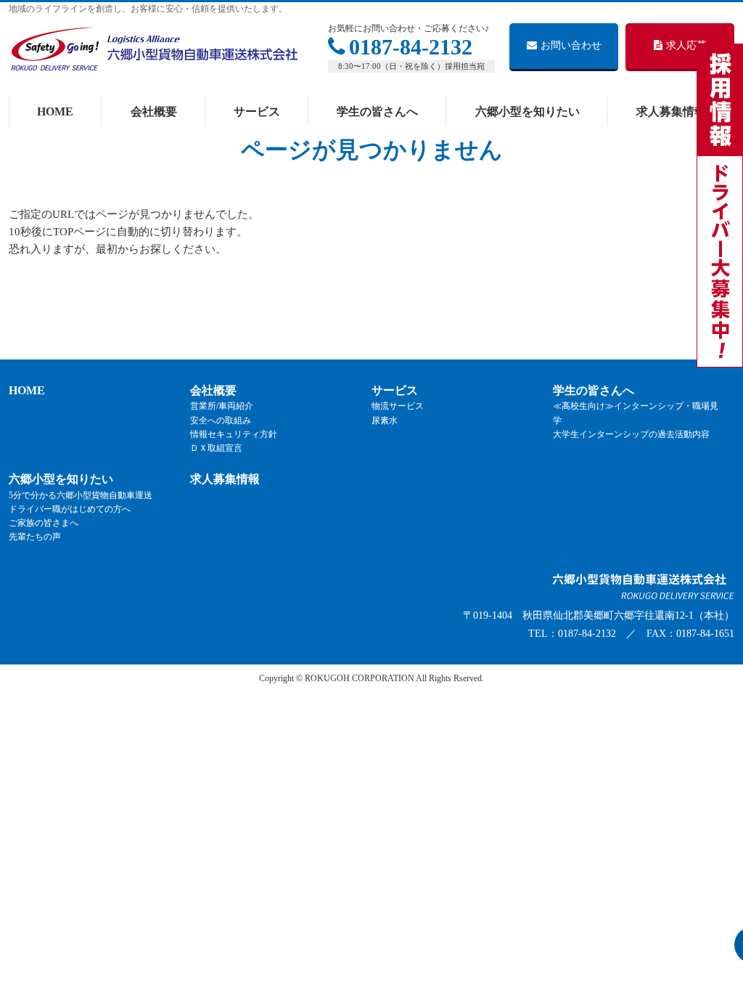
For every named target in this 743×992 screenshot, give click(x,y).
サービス (395, 390)
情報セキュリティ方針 (233, 434)
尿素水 (385, 420)
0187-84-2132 (410, 47)
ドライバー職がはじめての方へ (70, 509)
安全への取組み (220, 420)
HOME (27, 390)
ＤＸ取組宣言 (216, 448)
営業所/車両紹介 (221, 406)
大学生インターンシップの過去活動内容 (631, 434)
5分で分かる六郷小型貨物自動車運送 (80, 495)
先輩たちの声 (35, 537)
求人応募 (686, 45)
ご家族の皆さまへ (43, 523)
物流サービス (398, 406)
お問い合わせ (571, 45)
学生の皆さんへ (593, 390)
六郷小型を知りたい (61, 479)
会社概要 (213, 390)
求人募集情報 (225, 479)
